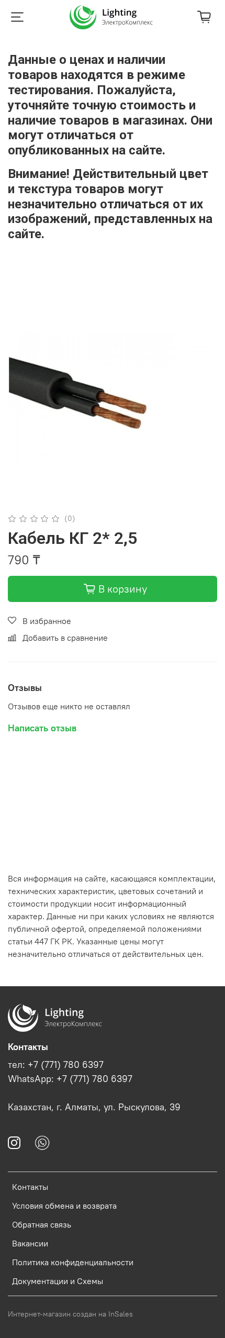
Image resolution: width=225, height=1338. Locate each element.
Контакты (30, 1186)
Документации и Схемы (57, 1281)
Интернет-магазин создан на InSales (70, 1314)
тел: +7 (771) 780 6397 (56, 1065)
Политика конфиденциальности (72, 1262)
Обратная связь (41, 1224)
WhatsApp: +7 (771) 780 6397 (70, 1079)
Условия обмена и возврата (64, 1205)
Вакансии (30, 1243)
